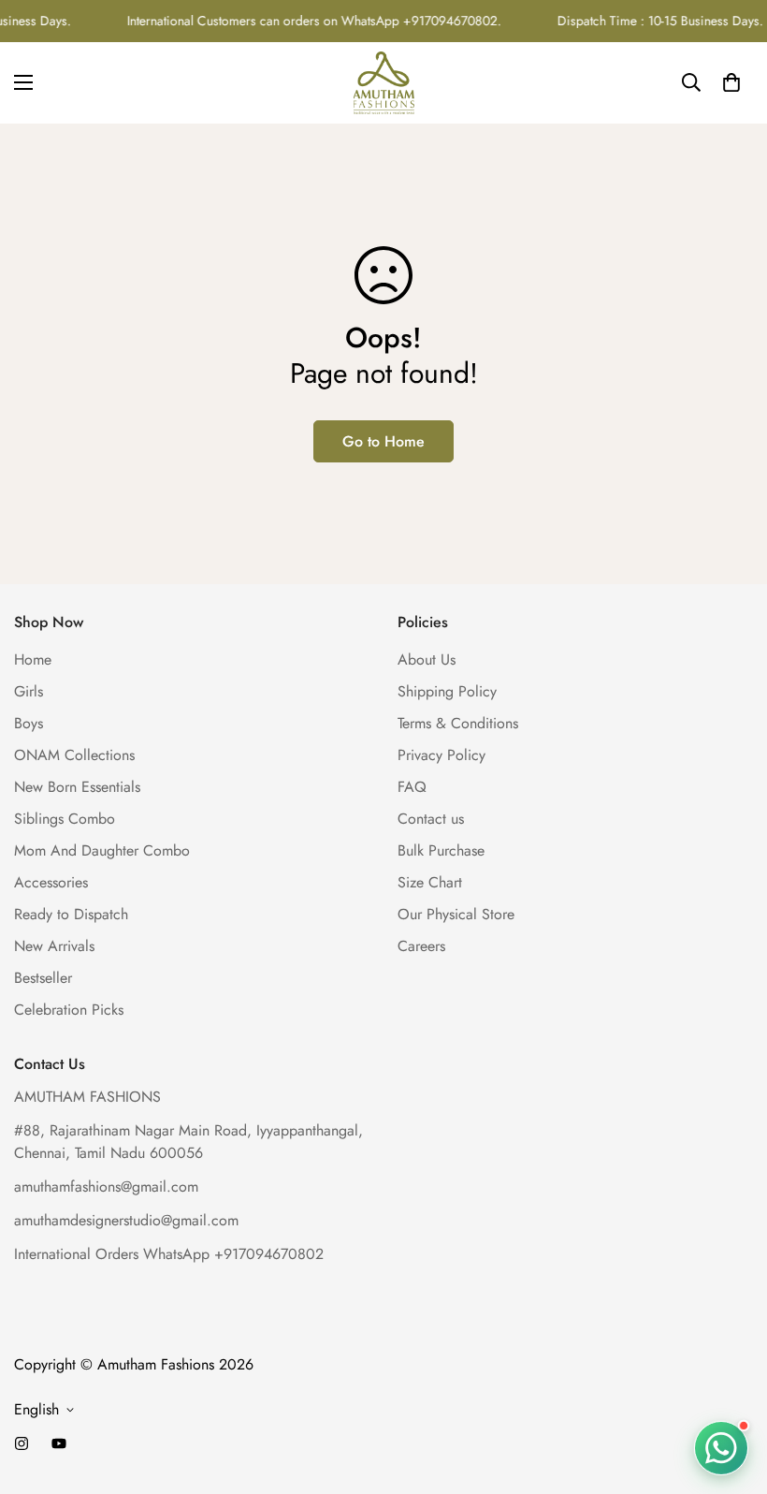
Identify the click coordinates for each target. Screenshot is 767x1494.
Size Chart (430, 882)
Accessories (51, 882)
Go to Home (383, 441)
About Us (427, 659)
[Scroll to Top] (730, 1391)
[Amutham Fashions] (384, 83)
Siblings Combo (64, 818)
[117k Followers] (21, 1443)
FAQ (412, 787)
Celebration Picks (68, 1009)
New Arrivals (54, 946)
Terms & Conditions (458, 723)
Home (32, 659)
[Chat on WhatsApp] (721, 1447)
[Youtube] (58, 1443)
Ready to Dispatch (71, 914)
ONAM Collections (74, 755)
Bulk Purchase (441, 850)
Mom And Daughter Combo (102, 850)
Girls (28, 691)
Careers (421, 946)
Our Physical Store (456, 914)
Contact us (431, 818)
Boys (28, 723)
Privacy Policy (441, 755)
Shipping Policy (447, 691)
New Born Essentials (77, 787)
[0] (731, 82)
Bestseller (43, 978)
